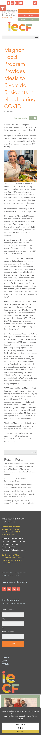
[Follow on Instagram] (18, 589)
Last (3, 628)
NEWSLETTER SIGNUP (28, 19)
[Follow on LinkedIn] (9, 589)
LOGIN (28, 11)
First (3, 619)
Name (8, 609)
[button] (3, 8)
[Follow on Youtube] (14, 589)
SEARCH (5, 658)
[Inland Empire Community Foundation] (20, 30)
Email (8, 632)
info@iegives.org (8, 522)
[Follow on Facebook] (4, 589)
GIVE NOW (28, 15)
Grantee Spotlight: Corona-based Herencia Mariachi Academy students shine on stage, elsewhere (19, 494)
